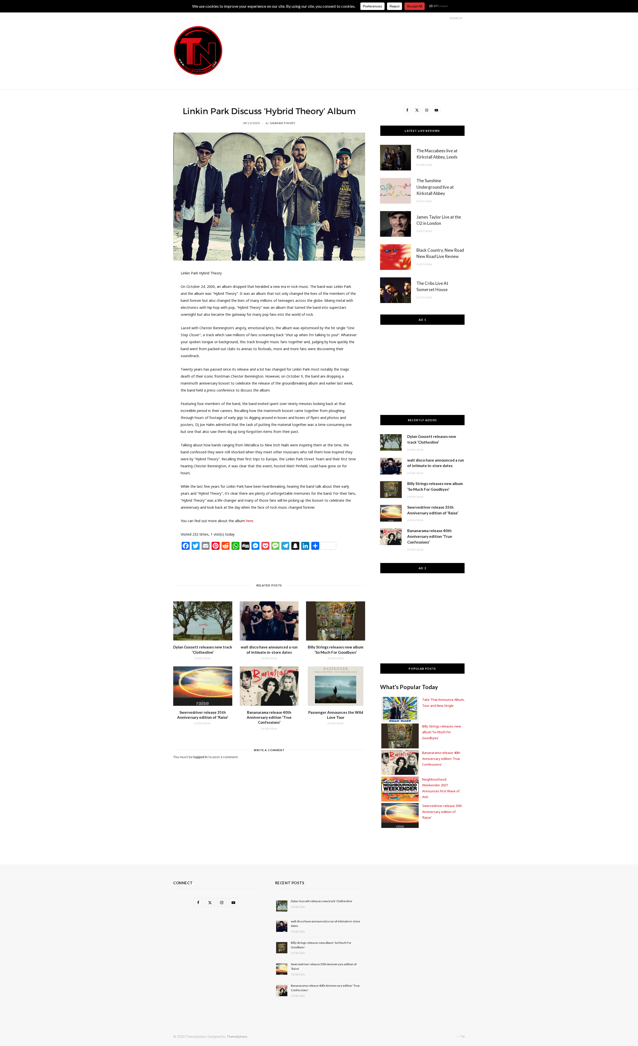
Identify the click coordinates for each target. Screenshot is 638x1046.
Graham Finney (282, 123)
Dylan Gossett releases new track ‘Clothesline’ (321, 901)
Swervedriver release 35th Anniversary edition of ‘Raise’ (442, 812)
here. (250, 520)
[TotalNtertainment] (198, 51)
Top (462, 1036)
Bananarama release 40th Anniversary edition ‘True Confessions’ (269, 717)
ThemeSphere (237, 1037)
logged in (200, 757)
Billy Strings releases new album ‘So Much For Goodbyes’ (441, 732)
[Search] (445, 18)
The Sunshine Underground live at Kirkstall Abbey (435, 187)
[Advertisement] (374, 37)
